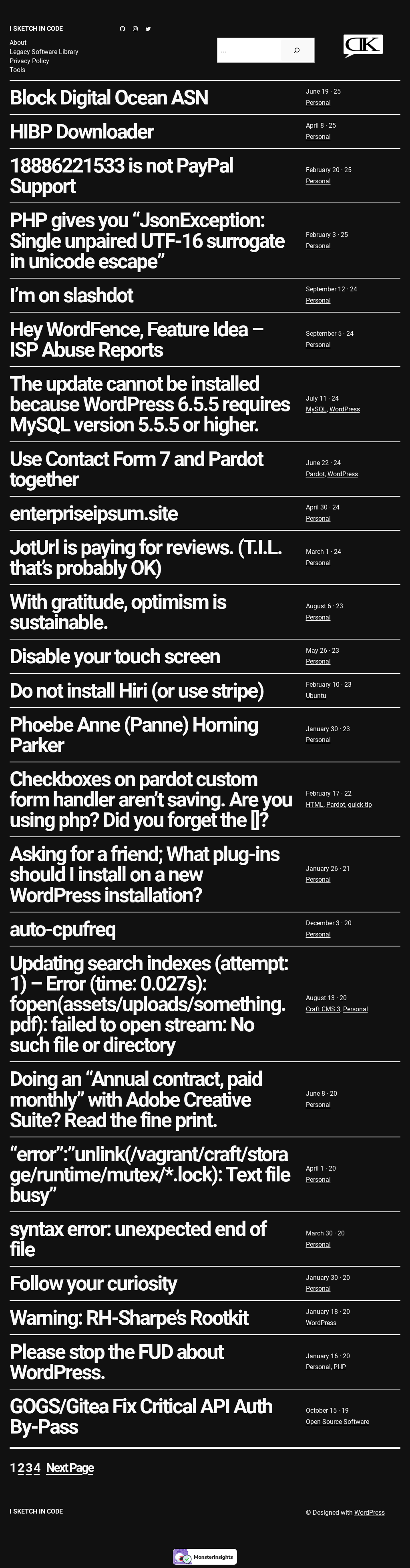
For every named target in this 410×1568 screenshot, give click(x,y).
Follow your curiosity (93, 1283)
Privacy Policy (29, 61)
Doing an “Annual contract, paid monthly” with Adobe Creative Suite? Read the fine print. (136, 1099)
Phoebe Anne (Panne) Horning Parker (134, 734)
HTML (315, 804)
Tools (17, 70)
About (18, 42)
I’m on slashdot (71, 295)
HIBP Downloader (81, 131)
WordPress (345, 409)
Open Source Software (337, 1422)
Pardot (315, 474)
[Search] (297, 50)
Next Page (69, 1467)
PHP (340, 1367)
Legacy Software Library (44, 52)
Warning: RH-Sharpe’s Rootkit (129, 1317)
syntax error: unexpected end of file (138, 1239)
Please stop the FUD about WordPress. (116, 1361)
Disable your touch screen (115, 656)
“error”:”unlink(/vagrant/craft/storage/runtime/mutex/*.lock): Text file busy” (150, 1174)
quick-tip (360, 804)
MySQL (316, 409)
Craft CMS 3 (323, 1009)
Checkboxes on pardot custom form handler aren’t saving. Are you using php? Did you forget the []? (151, 799)
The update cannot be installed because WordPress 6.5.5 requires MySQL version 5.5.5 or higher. (149, 404)
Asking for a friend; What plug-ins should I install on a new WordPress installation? (144, 874)
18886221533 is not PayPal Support (121, 175)
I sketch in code (36, 28)
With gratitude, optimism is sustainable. (118, 612)
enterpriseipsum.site (93, 513)
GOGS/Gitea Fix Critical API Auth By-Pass (141, 1416)
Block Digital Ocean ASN (109, 97)
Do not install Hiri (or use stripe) (136, 690)
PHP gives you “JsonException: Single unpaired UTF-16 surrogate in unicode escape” (147, 240)
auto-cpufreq (62, 929)
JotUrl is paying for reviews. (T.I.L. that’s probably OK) (146, 557)
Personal (318, 102)
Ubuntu (316, 696)
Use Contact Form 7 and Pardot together (136, 469)
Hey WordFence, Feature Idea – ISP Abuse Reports (136, 339)
